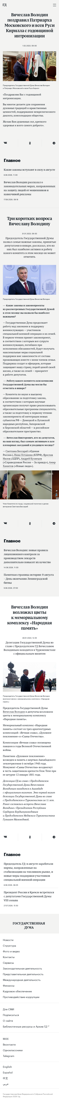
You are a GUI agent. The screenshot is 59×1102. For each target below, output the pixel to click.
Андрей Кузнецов (31, 458)
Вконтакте (9, 1044)
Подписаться (11, 1015)
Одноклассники (13, 1050)
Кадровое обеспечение (17, 991)
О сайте (8, 1020)
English (7, 1066)
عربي (6, 1083)
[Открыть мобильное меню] (54, 5)
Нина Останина (23, 455)
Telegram (8, 1055)
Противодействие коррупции (21, 997)
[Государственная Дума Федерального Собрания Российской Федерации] (4, 5)
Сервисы (8, 962)
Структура (9, 945)
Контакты (9, 957)
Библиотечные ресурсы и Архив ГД (25, 1026)
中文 (5, 1078)
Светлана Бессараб (17, 451)
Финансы (8, 985)
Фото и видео (11, 951)
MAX (6, 1038)
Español (8, 1072)
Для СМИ (8, 1009)
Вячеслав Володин (14, 711)
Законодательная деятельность (22, 968)
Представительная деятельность (23, 974)
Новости (8, 939)
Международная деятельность (22, 979)
